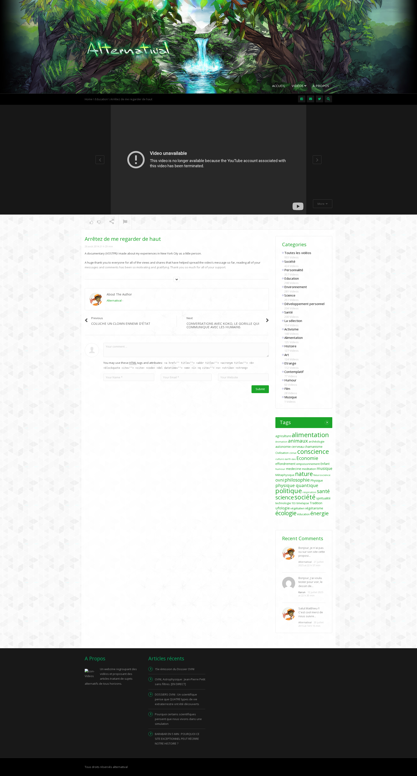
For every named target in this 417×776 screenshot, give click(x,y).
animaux (298, 440)
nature (304, 474)
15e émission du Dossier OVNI (174, 669)
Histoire (290, 346)
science (284, 497)
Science (289, 295)
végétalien (297, 508)
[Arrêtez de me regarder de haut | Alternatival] (128, 49)
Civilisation (282, 453)
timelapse (302, 503)
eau (293, 459)
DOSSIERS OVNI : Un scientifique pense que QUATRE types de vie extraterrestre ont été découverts (177, 699)
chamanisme (313, 447)
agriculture (283, 436)
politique (288, 490)
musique (324, 468)
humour (280, 469)
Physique (316, 480)
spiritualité (323, 498)
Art (286, 355)
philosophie (297, 480)
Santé (288, 312)
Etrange (290, 363)
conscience (313, 451)
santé (323, 491)
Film (287, 388)
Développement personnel (304, 304)
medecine (293, 468)
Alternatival (114, 300)
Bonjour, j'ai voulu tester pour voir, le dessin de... (310, 582)
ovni (279, 480)
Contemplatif (293, 371)
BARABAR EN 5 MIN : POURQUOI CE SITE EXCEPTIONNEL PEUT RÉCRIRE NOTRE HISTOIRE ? (177, 738)
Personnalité (293, 270)
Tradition (316, 503)
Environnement (295, 287)
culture (279, 459)
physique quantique (296, 485)
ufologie (282, 507)
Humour (290, 380)
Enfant (325, 464)
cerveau (297, 446)
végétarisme (314, 508)
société (305, 497)
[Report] (125, 222)
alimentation (310, 434)
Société (289, 261)
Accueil (278, 86)
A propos (321, 86)
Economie (307, 458)
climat (292, 452)
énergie (319, 513)
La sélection (293, 320)
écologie (285, 513)
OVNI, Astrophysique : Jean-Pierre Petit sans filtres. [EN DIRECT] (180, 681)
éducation (303, 514)
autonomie (283, 447)
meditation (309, 469)
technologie (283, 503)
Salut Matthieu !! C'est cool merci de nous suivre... (310, 612)
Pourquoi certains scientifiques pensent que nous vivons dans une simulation (178, 719)
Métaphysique (285, 475)
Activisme (291, 329)
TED (294, 503)
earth (288, 459)
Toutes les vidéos (297, 253)
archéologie (316, 441)
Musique (290, 397)
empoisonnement (308, 464)
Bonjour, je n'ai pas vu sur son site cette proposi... (311, 552)
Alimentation (293, 337)
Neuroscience (321, 475)
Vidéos (298, 86)
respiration (309, 492)
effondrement (285, 464)
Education (291, 278)
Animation (281, 441)
